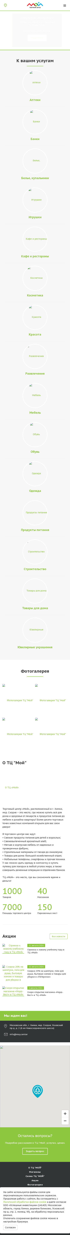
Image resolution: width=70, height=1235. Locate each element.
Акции (35, 1180)
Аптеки (35, 100)
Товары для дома (35, 608)
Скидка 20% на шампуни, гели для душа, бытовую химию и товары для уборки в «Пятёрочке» (46, 974)
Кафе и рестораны (35, 256)
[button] (37, 1091)
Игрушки (35, 217)
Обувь (35, 452)
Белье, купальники (35, 178)
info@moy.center (19, 1034)
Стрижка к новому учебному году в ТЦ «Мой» (45, 951)
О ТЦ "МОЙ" (35, 1167)
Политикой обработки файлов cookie (24, 1201)
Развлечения (35, 373)
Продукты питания (35, 530)
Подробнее (37, 37)
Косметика (35, 295)
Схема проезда (5, 5)
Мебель (35, 413)
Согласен (10, 1227)
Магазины (35, 1172)
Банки (35, 139)
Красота (35, 334)
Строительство (35, 569)
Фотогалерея (35, 1184)
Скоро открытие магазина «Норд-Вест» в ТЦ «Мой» (45, 994)
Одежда (35, 491)
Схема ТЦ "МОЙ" (35, 1176)
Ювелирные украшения (35, 647)
